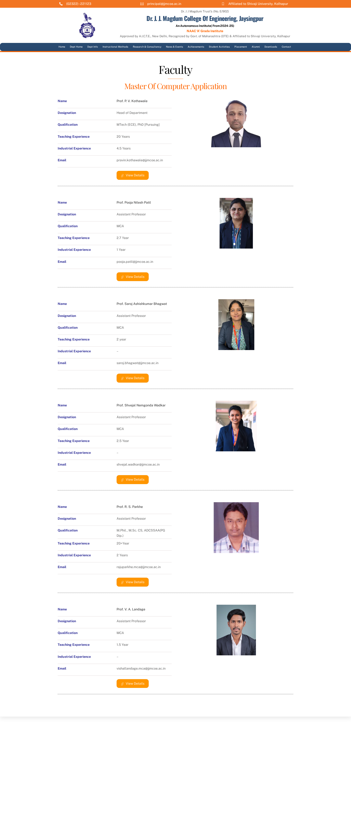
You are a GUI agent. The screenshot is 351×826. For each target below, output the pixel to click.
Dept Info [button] (92, 46)
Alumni (256, 46)
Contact (286, 46)
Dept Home (76, 46)
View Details (135, 175)
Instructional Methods (115, 46)
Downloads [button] (270, 46)
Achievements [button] (196, 46)
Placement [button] (240, 46)
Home (61, 46)
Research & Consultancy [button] (147, 46)
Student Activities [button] (219, 46)
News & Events (174, 46)
